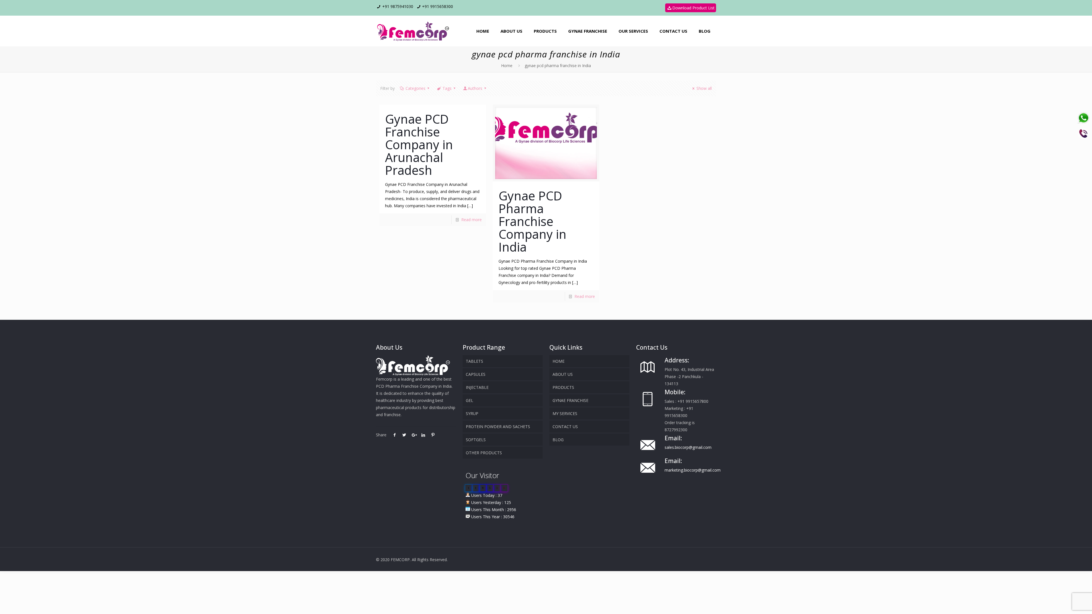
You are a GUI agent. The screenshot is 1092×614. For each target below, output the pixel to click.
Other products (484, 452)
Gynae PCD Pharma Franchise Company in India (532, 221)
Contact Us (565, 426)
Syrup (472, 413)
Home (506, 65)
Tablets (474, 361)
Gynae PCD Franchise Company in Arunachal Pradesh (419, 145)
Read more (471, 219)
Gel (469, 400)
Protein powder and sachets (498, 426)
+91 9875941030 (397, 6)
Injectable (477, 387)
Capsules (475, 374)
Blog (558, 439)
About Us (563, 374)
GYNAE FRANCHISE (570, 400)
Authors (475, 88)
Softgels (476, 439)
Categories (415, 88)
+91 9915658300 (437, 6)
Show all (704, 88)
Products (563, 387)
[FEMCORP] (414, 31)
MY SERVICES (565, 413)
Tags (447, 88)
